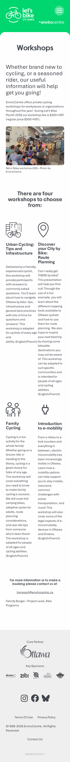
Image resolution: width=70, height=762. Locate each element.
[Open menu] (59, 11)
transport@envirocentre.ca (35, 592)
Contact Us (35, 739)
